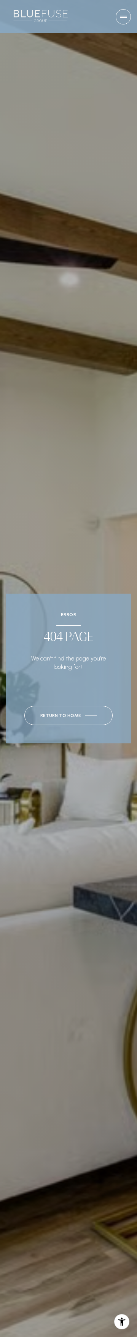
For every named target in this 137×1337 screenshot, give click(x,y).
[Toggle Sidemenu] (123, 16)
